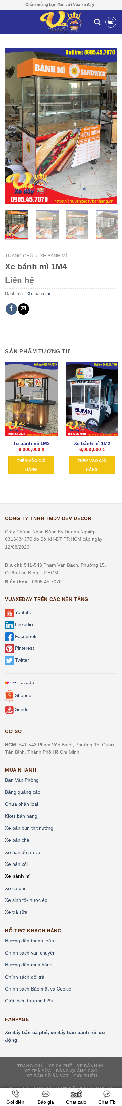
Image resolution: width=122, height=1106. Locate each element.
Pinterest (24, 648)
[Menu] (9, 22)
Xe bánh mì (53, 255)
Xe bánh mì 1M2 (92, 443)
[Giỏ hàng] (110, 22)
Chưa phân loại (21, 804)
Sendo (21, 709)
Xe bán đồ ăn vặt (23, 852)
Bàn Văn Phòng (22, 780)
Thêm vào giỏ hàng (31, 465)
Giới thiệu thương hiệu (29, 1000)
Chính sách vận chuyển (30, 953)
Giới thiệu (85, 1076)
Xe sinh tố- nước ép (26, 900)
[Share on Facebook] (11, 309)
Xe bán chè (17, 840)
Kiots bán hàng (21, 816)
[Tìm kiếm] (97, 22)
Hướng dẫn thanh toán (29, 940)
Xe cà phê (16, 888)
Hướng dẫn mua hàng (29, 964)
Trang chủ (19, 255)
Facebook (25, 636)
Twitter (21, 660)
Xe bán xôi (16, 864)
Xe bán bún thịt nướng (29, 828)
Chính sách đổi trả (24, 977)
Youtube (23, 612)
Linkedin (23, 624)
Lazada (25, 682)
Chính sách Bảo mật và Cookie (38, 989)
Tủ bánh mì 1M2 (31, 443)
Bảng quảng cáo (22, 792)
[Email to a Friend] (23, 309)
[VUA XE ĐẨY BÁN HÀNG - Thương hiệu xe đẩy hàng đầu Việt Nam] (61, 22)
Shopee (23, 695)
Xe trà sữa (16, 912)
